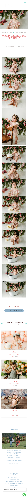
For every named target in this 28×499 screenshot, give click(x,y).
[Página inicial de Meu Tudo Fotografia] (7, 6)
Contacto (14, 492)
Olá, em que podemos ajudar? (10, 489)
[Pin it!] (18, 70)
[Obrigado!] (9, 70)
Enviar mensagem (14, 479)
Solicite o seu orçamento (13, 310)
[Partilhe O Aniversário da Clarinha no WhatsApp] (12, 306)
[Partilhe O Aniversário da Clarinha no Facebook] (9, 306)
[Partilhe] (14, 70)
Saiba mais (14, 467)
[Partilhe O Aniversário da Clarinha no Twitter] (15, 306)
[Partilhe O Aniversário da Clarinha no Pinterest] (18, 306)
